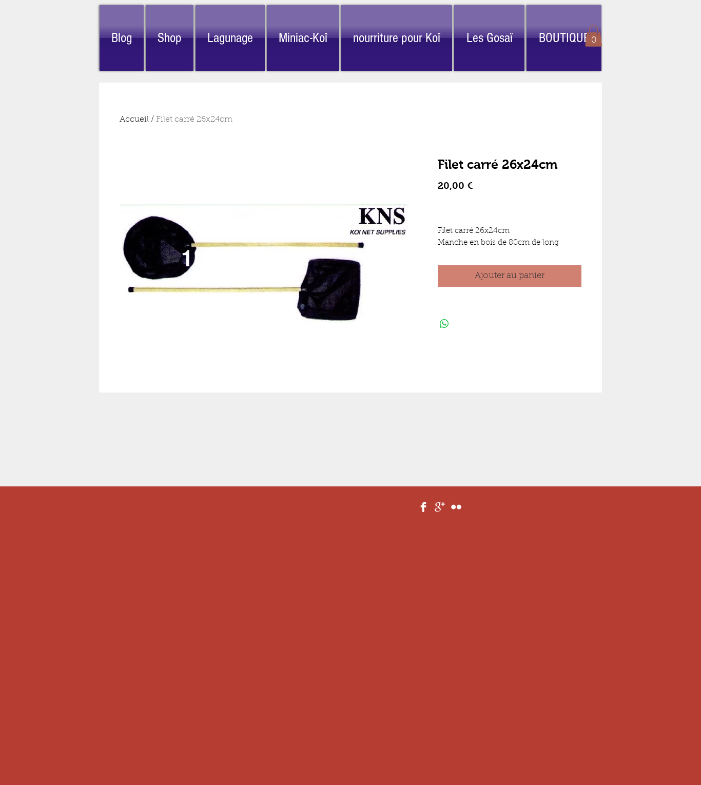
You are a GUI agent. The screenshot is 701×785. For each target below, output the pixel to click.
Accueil (134, 119)
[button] (593, 36)
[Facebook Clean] (423, 507)
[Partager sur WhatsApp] (444, 324)
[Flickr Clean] (456, 507)
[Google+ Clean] (440, 507)
